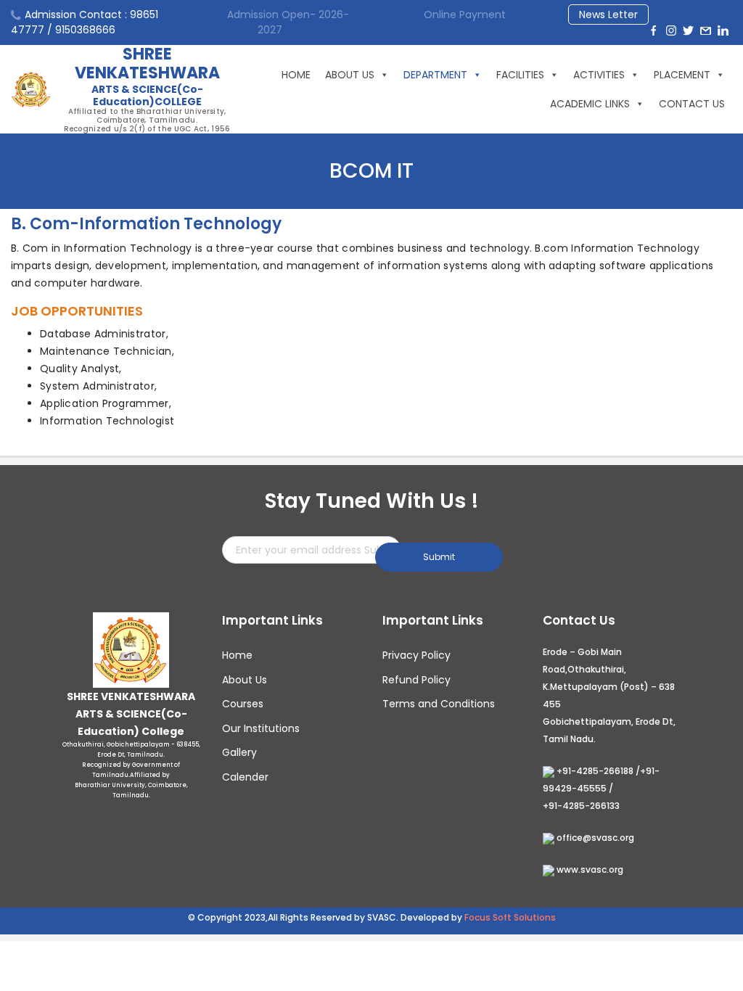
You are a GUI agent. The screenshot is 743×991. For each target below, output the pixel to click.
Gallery (239, 752)
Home (237, 655)
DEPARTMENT (435, 74)
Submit (439, 557)
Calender (245, 777)
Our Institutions (261, 728)
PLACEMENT (682, 74)
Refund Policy (416, 680)
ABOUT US (349, 74)
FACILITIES (520, 74)
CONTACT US (692, 103)
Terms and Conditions (438, 703)
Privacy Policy (416, 655)
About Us (244, 680)
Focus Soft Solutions (510, 917)
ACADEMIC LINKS (590, 103)
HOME (296, 74)
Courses (242, 703)
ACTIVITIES (599, 74)
